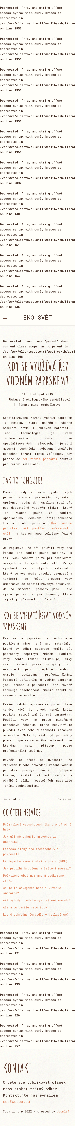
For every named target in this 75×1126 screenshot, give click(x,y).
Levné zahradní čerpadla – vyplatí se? (36, 914)
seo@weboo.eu (16, 1101)
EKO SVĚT (37, 317)
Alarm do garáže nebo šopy (25, 907)
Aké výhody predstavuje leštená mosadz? (37, 900)
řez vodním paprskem (39, 459)
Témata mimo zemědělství (40, 404)
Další (63, 799)
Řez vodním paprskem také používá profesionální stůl (37, 528)
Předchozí (16, 799)
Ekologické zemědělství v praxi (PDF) (35, 861)
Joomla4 (63, 1111)
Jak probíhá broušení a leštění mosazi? (37, 868)
